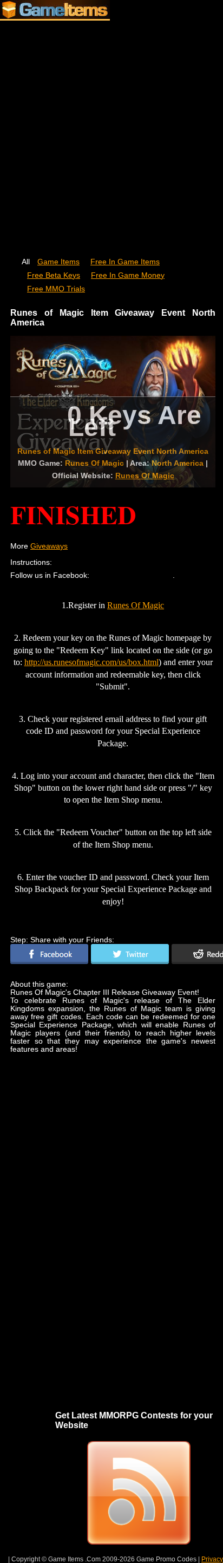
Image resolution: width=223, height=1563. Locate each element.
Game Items (58, 262)
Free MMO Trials (56, 289)
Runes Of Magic (144, 476)
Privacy (212, 1559)
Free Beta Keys (53, 275)
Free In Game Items (125, 262)
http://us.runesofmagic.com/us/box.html (91, 662)
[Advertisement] (111, 133)
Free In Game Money (128, 275)
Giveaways (49, 546)
